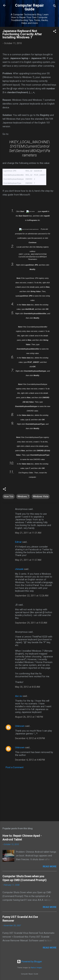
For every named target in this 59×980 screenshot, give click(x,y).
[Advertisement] (29, 794)
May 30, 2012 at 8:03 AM (27, 686)
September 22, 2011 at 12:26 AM (31, 595)
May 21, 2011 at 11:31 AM (28, 532)
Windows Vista (40, 496)
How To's (8, 496)
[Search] (54, 6)
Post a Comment (14, 767)
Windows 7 (23, 496)
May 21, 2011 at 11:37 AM (28, 560)
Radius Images (36, 968)
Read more (49, 866)
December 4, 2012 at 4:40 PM (30, 759)
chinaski (19, 569)
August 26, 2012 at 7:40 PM (29, 716)
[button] (54, 31)
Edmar (18, 542)
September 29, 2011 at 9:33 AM (31, 622)
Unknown (20, 726)
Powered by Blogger (31, 961)
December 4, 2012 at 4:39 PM (30, 738)
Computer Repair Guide (29, 7)
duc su (18, 696)
